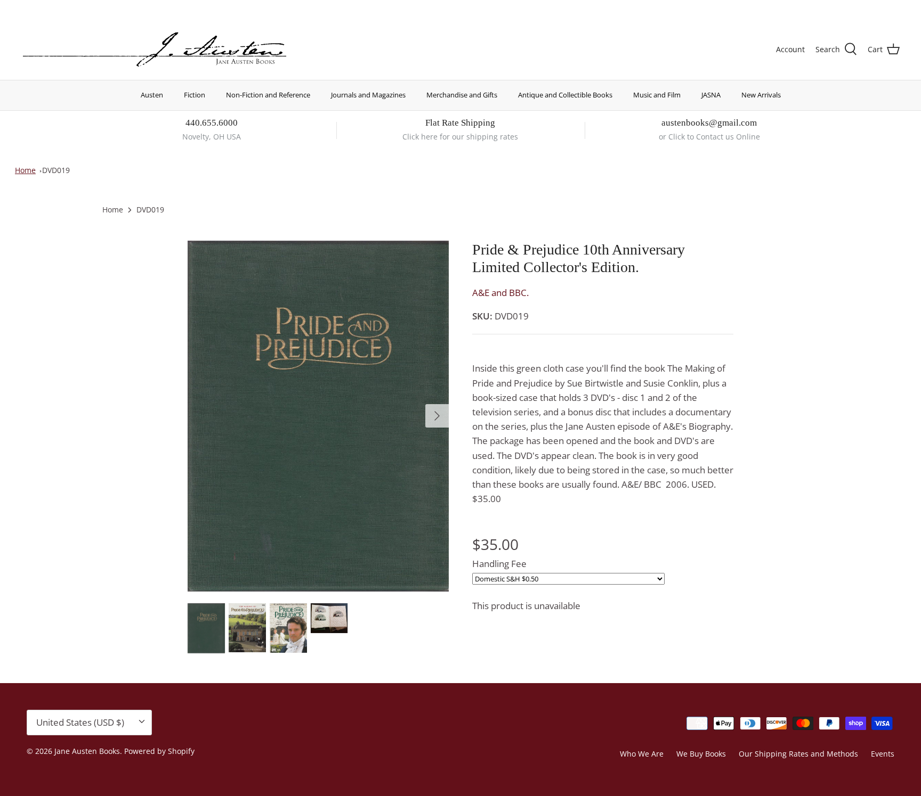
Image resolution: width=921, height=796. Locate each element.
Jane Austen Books (87, 751)
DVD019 (56, 170)
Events (882, 754)
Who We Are (642, 754)
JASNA (711, 95)
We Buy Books (701, 754)
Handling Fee (499, 563)
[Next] (437, 416)
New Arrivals (761, 95)
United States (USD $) (850, 9)
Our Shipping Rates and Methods (798, 754)
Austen (152, 95)
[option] (318, 416)
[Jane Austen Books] (154, 50)
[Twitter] (25, 8)
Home (25, 170)
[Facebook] (41, 8)
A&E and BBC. (500, 292)
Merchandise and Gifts (461, 95)
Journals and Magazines (368, 95)
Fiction (194, 95)
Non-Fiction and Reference (268, 95)
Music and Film (657, 95)
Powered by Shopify (159, 751)
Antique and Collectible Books (565, 95)
